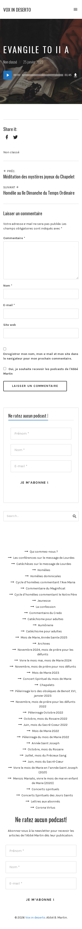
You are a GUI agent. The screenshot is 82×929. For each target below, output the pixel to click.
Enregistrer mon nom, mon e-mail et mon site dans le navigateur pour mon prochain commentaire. (40, 356)
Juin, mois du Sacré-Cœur (45, 761)
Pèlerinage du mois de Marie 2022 (45, 737)
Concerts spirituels (45, 789)
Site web (9, 325)
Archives (44, 643)
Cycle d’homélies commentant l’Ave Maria (45, 582)
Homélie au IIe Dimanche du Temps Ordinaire (39, 193)
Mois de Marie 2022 (45, 731)
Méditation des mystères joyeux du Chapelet (39, 176)
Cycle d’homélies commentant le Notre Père (45, 594)
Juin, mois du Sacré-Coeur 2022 (45, 725)
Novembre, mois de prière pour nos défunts (45, 666)
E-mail (9, 305)
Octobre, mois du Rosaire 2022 (45, 719)
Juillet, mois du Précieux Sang (45, 755)
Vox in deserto (17, 9)
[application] (41, 75)
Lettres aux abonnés (45, 801)
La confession (46, 607)
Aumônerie (45, 625)
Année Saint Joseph (45, 743)
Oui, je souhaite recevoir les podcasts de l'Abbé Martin (40, 371)
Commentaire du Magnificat (45, 588)
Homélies (43, 570)
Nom (7, 285)
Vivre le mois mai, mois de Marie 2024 (45, 660)
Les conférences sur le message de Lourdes (44, 558)
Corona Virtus (45, 807)
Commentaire (14, 238)
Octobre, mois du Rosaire (45, 749)
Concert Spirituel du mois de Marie (47, 679)
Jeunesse (44, 601)
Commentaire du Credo (45, 613)
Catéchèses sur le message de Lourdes (43, 564)
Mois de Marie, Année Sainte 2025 (44, 637)
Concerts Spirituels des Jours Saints (47, 795)
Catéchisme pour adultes (45, 619)
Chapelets (47, 685)
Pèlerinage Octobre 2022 (45, 712)
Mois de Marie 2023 (45, 673)
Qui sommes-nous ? (44, 552)
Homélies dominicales (45, 576)
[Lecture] (7, 75)
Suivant (9, 187)
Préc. (10, 171)
